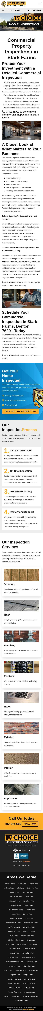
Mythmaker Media (28, 1009)
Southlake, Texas (29, 979)
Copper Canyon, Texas (15, 910)
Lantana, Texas (15, 953)
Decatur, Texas (15, 914)
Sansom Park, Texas (14, 979)
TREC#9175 (24, 850)
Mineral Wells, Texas (28, 957)
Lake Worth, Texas (29, 949)
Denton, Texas (27, 914)
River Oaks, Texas (20, 970)
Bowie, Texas (29, 897)
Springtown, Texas (14, 983)
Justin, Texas (10, 944)
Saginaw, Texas (15, 975)
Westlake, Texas (29, 992)
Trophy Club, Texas (15, 988)
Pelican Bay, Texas (14, 966)
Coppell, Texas (28, 905)
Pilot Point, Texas (29, 966)
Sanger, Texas (28, 975)
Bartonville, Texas (32, 888)
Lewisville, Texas (27, 953)
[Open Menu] (39, 4)
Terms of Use (26, 865)
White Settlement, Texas (31, 996)
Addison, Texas (10, 884)
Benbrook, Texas (27, 892)
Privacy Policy (17, 865)
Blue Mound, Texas (16, 897)
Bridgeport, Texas (14, 901)
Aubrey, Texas (9, 888)
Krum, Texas (33, 944)
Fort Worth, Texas (14, 927)
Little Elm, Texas (13, 957)
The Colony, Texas (29, 983)
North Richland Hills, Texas (15, 962)
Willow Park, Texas (22, 1001)
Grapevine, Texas (14, 931)
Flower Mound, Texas (31, 923)
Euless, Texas (29, 918)
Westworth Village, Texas (12, 996)
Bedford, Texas (15, 892)
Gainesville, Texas (29, 927)
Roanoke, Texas (34, 970)
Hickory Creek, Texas (27, 936)
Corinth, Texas (30, 910)
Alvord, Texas (22, 884)
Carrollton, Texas (28, 901)
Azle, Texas (20, 888)
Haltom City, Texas (29, 931)
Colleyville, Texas (15, 905)
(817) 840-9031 (34, 10)
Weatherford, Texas (14, 992)
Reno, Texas (8, 970)
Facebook (26, 861)
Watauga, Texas (29, 988)
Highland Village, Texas (16, 940)
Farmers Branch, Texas (13, 923)
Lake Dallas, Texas (14, 949)
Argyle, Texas (34, 884)
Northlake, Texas (32, 962)
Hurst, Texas (31, 940)
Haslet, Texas (13, 936)
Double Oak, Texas (16, 918)
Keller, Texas (21, 944)
